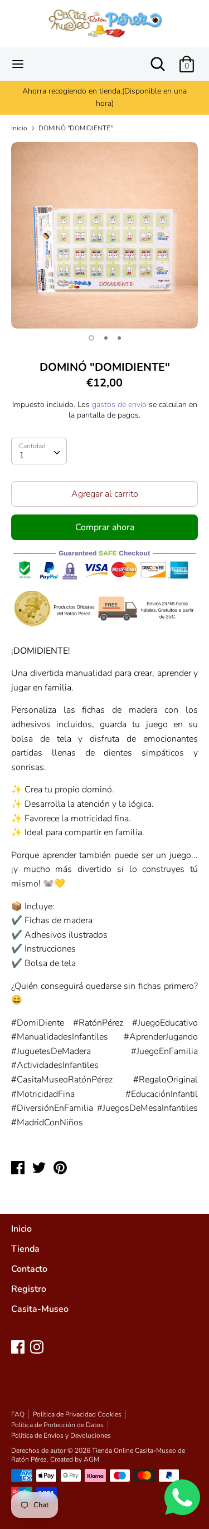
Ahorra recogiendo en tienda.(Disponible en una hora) (104, 97)
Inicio (21, 1229)
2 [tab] (106, 338)
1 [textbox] (22, 455)
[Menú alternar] (18, 64)
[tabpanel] (104, 235)
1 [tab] (91, 338)
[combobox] (39, 451)
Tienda (25, 1249)
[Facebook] (19, 1348)
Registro (28, 1289)
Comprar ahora (104, 527)
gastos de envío (119, 404)
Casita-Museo (40, 1309)
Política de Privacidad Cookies (77, 1414)
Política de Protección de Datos (57, 1424)
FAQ (18, 1414)
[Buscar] (158, 59)
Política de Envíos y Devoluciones (61, 1435)
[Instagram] (38, 1348)
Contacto (29, 1269)
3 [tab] (119, 338)
